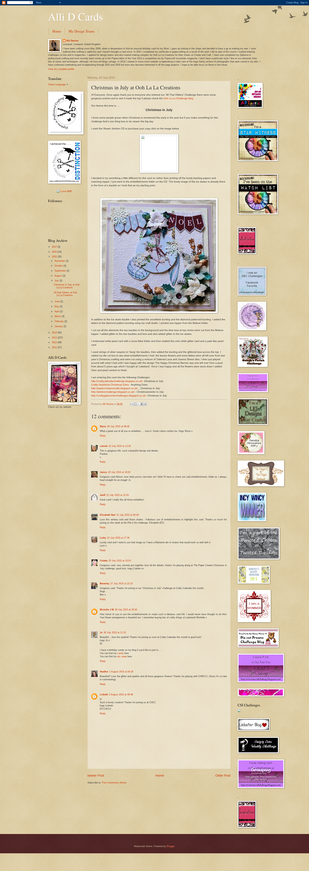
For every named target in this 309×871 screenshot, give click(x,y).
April (57, 311)
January (59, 326)
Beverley (104, 583)
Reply (103, 435)
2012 (55, 342)
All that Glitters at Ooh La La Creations (65, 294)
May (57, 306)
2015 (55, 256)
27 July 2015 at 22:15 (121, 583)
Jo (101, 632)
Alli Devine (72, 40)
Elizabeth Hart (107, 515)
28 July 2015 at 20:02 (126, 609)
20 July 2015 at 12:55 (120, 446)
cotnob (103, 446)
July (57, 280)
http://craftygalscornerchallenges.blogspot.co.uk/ (118, 395)
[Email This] (132, 404)
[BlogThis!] (135, 404)
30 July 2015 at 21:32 (115, 632)
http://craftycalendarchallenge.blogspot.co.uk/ (117, 381)
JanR (102, 495)
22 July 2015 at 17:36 (118, 537)
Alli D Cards (75, 16)
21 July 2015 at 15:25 (117, 495)
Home (56, 31)
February (59, 321)
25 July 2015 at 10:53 (120, 560)
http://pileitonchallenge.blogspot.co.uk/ (112, 392)
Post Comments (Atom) (114, 782)
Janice (103, 472)
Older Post (222, 775)
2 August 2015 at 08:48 (121, 694)
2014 (55, 332)
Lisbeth (104, 694)
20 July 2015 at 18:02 (119, 472)
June (57, 301)
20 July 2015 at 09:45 (118, 426)
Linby (103, 537)
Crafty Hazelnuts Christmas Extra (110, 384)
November (60, 261)
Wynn (103, 426)
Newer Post (95, 775)
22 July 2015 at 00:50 (127, 515)
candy (120, 653)
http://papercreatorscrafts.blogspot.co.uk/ (114, 388)
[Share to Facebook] (142, 404)
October (59, 265)
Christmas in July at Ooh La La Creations (67, 286)
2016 (55, 251)
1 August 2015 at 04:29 (121, 671)
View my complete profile (61, 69)
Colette (103, 560)
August (59, 275)
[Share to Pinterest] (145, 404)
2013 (55, 337)
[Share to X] (138, 404)
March (58, 316)
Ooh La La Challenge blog (178, 98)
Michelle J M (107, 609)
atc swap (122, 656)
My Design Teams (81, 31)
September (61, 270)
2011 (55, 347)
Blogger (170, 846)
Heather (104, 671)
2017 (55, 246)
